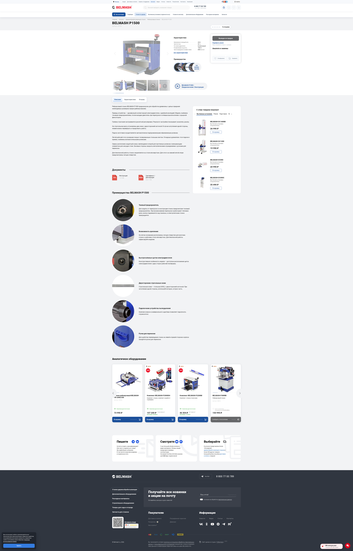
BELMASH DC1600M (218, 122)
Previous (195, 114)
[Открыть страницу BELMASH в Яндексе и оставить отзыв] (118, 522)
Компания (189, 1)
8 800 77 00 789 (200, 6)
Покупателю (175, 1)
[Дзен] (218, 524)
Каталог (153, 1)
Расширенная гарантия (178, 518)
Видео (158, 1)
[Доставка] (224, 441)
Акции (124, 1)
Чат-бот (207, 476)
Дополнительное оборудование (194, 14)
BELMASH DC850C (217, 178)
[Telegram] (133, 441)
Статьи (163, 1)
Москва (117, 1)
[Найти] (145, 7)
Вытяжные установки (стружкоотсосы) (159, 14)
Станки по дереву (140, 14)
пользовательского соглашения (164, 544)
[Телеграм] (227, 2)
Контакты (183, 1)
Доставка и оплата (132, 1)
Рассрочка (152, 522)
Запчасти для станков (120, 512)
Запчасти (224, 14)
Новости (168, 1)
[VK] (137, 441)
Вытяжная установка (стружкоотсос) (216, 124)
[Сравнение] (229, 7)
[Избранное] (234, 7)
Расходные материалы (212, 14)
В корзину (216, 132)
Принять (19, 545)
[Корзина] (239, 7)
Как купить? (152, 525)
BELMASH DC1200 (217, 141)
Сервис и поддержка (144, 1)
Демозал (173, 522)
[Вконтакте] (201, 524)
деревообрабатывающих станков (214, 450)
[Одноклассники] (206, 524)
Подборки (130, 14)
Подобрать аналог (218, 43)
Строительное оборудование (123, 503)
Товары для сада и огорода (122, 507)
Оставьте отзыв (130, 522)
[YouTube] (176, 441)
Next (231, 114)
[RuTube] (181, 441)
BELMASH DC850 (216, 160)
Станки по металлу (178, 14)
